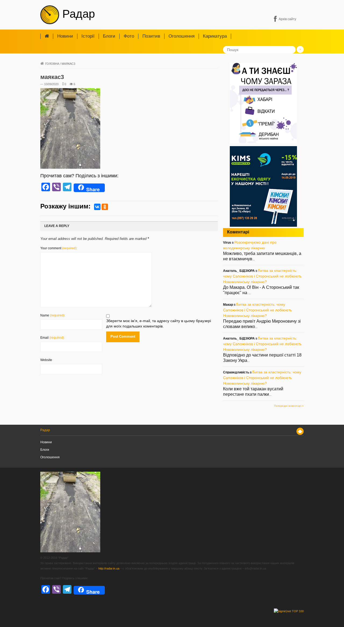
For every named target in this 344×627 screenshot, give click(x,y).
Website (46, 360)
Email (52, 338)
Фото (129, 36)
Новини (65, 36)
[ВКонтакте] (97, 207)
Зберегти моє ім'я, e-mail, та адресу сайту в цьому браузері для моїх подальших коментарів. (158, 323)
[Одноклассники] (105, 207)
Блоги (109, 36)
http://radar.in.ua (108, 568)
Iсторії (88, 36)
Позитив (151, 36)
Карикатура (215, 36)
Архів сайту (287, 19)
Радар (77, 14)
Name (52, 315)
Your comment (58, 248)
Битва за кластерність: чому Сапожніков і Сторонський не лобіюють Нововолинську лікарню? (262, 276)
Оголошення (182, 36)
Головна (52, 63)
